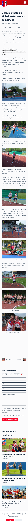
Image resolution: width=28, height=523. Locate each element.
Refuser (18, 520)
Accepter (10, 520)
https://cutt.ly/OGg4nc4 (9, 50)
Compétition (16, 23)
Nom (4, 379)
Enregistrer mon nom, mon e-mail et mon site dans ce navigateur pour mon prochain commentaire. (14, 410)
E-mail (5, 384)
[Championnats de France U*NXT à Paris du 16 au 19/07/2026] (14, 469)
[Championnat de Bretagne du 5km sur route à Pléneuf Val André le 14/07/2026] (14, 492)
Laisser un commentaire (10, 419)
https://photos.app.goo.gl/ (9, 52)
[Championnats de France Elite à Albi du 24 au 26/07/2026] (14, 445)
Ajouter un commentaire (10, 394)
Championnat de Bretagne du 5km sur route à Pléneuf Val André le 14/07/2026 (13, 503)
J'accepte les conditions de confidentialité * (14, 415)
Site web (5, 389)
